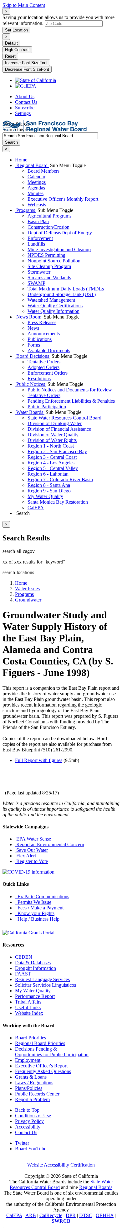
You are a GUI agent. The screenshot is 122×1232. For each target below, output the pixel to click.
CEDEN (23, 957)
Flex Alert (25, 855)
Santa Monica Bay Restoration (58, 502)
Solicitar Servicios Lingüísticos (45, 985)
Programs (25, 210)
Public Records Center (37, 1093)
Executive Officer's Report (41, 1065)
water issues (27, 588)
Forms (34, 345)
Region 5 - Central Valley (53, 468)
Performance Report (35, 996)
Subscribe (24, 107)
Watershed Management (51, 300)
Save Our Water (31, 850)
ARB (30, 1215)
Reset (10, 56)
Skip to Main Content (24, 5)
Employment (27, 1060)
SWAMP (36, 283)
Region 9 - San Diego (49, 490)
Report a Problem (32, 1099)
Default (11, 43)
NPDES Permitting (46, 255)
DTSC (85, 1215)
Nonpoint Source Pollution (54, 260)
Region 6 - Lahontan (48, 474)
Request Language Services (42, 979)
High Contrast (17, 49)
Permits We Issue (33, 902)
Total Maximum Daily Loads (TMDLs (66, 288)
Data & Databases (33, 962)
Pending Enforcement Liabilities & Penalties (71, 401)
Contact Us (26, 102)
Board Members (43, 171)
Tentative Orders (44, 361)
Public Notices (30, 384)
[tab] (6, 11)
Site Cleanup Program (49, 266)
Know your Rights (34, 913)
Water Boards (29, 412)
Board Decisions (32, 356)
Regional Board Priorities (40, 1043)
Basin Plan (38, 221)
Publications (40, 339)
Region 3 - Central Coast (52, 457)
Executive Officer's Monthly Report (63, 199)
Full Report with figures (38, 760)
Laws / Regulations (34, 1082)
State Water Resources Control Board (64, 417)
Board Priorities (30, 1037)
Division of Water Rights (52, 440)
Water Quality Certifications (55, 305)
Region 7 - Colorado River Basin (60, 479)
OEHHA (105, 1215)
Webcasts (37, 204)
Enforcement (40, 238)
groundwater (28, 599)
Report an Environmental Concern (49, 844)
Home (21, 159)
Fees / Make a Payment (39, 907)
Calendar (36, 176)
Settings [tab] (23, 113)
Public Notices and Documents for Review (70, 389)
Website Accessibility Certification (61, 1164)
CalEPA (36, 507)
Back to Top (27, 1110)
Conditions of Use (33, 1115)
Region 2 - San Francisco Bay (57, 451)
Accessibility (27, 1126)
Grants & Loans (31, 1077)
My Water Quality (45, 496)
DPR (71, 1215)
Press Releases (42, 322)
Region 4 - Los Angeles (51, 462)
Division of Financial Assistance (59, 429)
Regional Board (32, 165)
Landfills (36, 244)
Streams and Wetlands (49, 277)
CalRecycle (50, 1215)
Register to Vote (31, 861)
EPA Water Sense (33, 838)
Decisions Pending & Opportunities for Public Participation (52, 1051)
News (33, 328)
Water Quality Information (53, 311)
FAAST (23, 973)
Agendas (36, 187)
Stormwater (39, 272)
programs (24, 594)
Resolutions (39, 378)
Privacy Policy (29, 1121)
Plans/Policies (28, 1088)
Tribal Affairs (28, 1001)
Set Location (16, 30)
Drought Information (35, 968)
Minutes (35, 193)
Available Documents (49, 350)
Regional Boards (95, 1187)
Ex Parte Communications (42, 896)
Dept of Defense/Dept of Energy (60, 232)
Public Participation (47, 406)
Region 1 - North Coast (51, 445)
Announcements (44, 333)
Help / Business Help (37, 919)
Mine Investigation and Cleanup (59, 249)
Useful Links (28, 1007)
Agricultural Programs (49, 215)
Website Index (29, 1013)
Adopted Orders (43, 367)
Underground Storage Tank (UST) (62, 294)
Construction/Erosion (48, 227)
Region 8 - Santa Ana (49, 485)
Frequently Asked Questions (43, 1071)
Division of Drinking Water (55, 423)
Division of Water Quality (53, 434)
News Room (29, 316)
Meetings (37, 182)
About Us (24, 96)
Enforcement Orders (48, 373)
